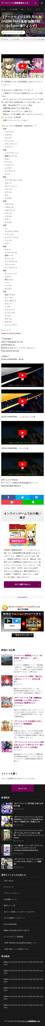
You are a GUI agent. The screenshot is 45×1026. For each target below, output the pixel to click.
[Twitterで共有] (22, 497)
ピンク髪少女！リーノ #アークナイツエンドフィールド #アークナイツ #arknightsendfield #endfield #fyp (28, 848)
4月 (19, 962)
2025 (6, 971)
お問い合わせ (9, 881)
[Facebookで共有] (8, 497)
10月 (37, 971)
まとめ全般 (13, 9)
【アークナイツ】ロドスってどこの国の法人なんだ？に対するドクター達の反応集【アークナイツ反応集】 (29, 744)
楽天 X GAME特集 (10, 924)
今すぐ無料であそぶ (22, 584)
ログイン (22, 778)
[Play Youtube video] (22, 66)
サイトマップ (9, 887)
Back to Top (22, 788)
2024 (6, 979)
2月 (13, 962)
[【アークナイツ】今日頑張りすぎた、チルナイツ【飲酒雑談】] (6, 725)
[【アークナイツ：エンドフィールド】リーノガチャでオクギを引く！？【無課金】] (6, 863)
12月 (5, 973)
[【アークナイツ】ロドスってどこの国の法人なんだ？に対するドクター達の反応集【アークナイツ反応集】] (6, 746)
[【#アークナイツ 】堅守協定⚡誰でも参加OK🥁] (6, 807)
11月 (41, 971)
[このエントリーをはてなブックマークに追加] (37, 497)
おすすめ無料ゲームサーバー (14, 918)
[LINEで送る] (33, 502)
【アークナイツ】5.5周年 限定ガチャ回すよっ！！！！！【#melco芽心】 (28, 679)
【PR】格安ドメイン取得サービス (16, 949)
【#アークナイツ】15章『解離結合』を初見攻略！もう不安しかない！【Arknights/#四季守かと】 (28, 700)
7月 (27, 962)
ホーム (3, 9)
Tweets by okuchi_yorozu (11, 333)
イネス (37, 9)
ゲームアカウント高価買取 (13, 936)
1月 (9, 962)
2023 (6, 988)
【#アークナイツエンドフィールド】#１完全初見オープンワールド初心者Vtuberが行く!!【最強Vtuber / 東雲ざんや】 (28, 819)
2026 (6, 962)
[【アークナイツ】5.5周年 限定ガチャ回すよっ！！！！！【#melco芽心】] (6, 680)
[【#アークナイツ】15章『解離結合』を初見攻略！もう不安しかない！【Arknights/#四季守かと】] (6, 702)
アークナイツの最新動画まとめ (29, 1021)
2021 (6, 1005)
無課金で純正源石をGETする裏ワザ (17, 930)
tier (22, 9)
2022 (6, 996)
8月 (31, 962)
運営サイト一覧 (9, 905)
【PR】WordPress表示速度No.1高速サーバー (20, 943)
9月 (33, 971)
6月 (25, 962)
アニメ (29, 9)
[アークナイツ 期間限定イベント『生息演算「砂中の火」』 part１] (6, 659)
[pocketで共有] (11, 502)
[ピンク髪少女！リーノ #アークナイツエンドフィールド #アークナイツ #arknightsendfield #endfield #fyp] (6, 850)
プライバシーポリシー (12, 893)
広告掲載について (10, 899)
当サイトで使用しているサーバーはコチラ (19, 912)
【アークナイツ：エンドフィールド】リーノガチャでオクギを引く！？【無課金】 (28, 861)
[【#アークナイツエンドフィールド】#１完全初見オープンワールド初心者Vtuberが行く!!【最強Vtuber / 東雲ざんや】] (6, 821)
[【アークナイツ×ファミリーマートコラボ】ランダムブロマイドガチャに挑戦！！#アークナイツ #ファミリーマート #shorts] (6, 834)
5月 (21, 962)
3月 (15, 962)
